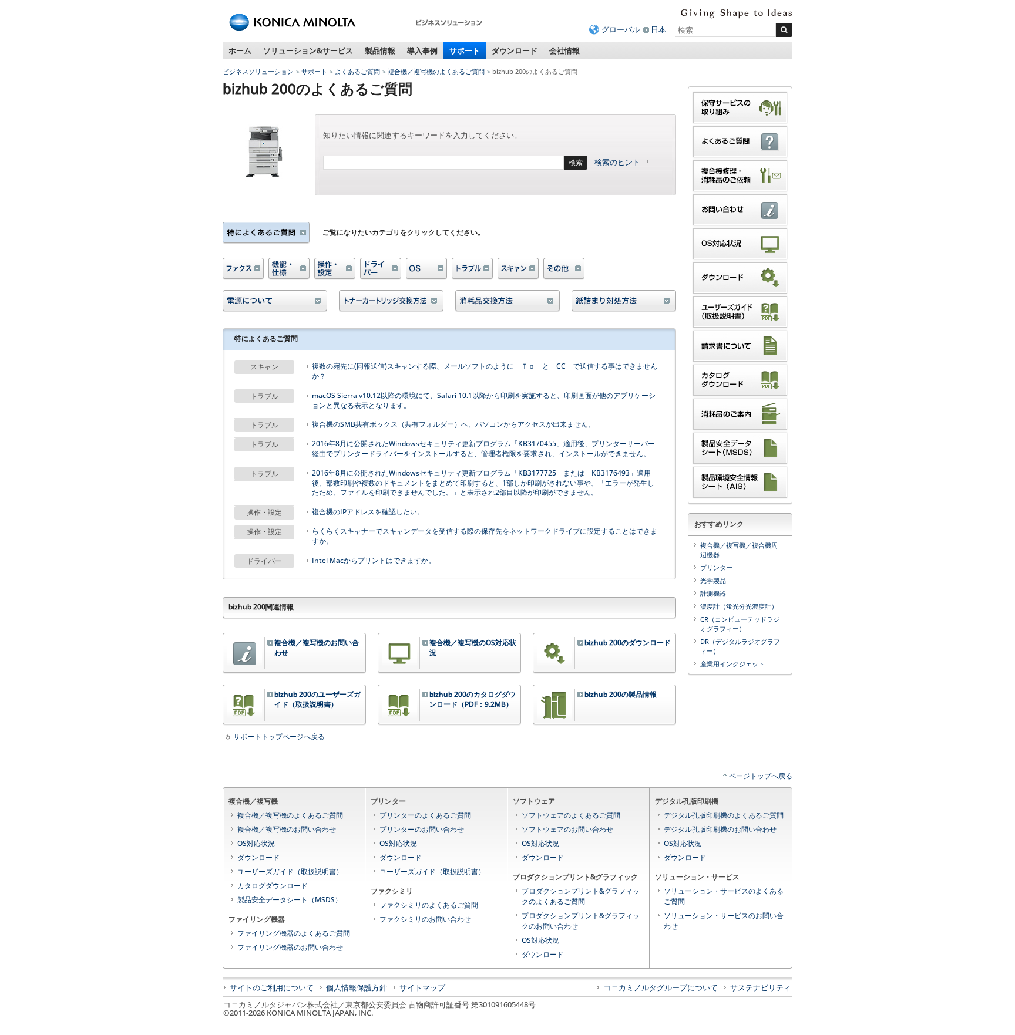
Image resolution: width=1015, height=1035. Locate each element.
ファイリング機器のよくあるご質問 (293, 933)
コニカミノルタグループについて (660, 987)
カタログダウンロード (272, 886)
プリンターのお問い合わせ (421, 829)
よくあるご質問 (357, 71)
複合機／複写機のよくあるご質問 (436, 71)
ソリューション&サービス (308, 50)
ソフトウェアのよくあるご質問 (571, 815)
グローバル (620, 29)
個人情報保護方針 (356, 987)
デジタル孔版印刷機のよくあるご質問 (724, 815)
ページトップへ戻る (760, 776)
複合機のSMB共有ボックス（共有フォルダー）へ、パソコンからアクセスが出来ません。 (453, 424)
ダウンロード (514, 50)
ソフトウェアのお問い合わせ (567, 829)
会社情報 (564, 50)
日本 (658, 29)
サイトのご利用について (272, 987)
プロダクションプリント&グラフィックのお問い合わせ (581, 921)
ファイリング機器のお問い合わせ (290, 947)
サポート (464, 50)
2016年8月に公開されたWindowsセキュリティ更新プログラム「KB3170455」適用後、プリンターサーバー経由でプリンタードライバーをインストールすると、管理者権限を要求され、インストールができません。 (483, 448)
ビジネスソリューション (258, 71)
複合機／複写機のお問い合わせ (286, 829)
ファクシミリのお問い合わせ (425, 919)
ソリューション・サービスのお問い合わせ (724, 921)
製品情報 (380, 50)
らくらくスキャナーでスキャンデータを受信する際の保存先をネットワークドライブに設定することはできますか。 (484, 536)
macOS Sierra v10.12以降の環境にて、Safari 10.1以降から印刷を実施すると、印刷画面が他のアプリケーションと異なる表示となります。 (484, 400)
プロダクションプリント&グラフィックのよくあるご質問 (581, 896)
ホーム (239, 50)
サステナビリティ (760, 987)
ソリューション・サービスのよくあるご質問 (724, 896)
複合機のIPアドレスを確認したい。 (368, 512)
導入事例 (422, 50)
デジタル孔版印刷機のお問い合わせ (720, 829)
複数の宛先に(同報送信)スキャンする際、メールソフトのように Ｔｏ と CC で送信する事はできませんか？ (484, 371)
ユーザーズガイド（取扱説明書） (290, 871)
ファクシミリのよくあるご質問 (428, 905)
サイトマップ (422, 987)
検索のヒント (617, 162)
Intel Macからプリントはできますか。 (373, 560)
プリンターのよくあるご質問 (425, 815)
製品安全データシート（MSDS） (289, 900)
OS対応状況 (256, 843)
